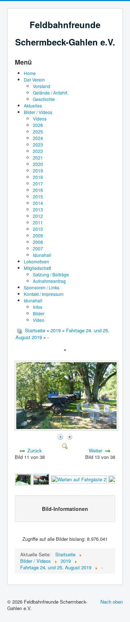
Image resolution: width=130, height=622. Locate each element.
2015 (38, 196)
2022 (38, 151)
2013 (38, 209)
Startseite (35, 330)
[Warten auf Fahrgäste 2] (79, 478)
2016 (38, 190)
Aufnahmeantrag (49, 281)
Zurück (34, 450)
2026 (38, 125)
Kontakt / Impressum (44, 294)
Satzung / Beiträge (51, 274)
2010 (38, 229)
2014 (38, 203)
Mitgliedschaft (37, 268)
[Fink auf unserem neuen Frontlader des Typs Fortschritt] (22, 478)
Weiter (95, 450)
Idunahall (42, 255)
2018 (38, 177)
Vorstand (41, 86)
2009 (38, 235)
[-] (67, 428)
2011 (38, 222)
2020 (38, 164)
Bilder (38, 313)
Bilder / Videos (38, 112)
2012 (38, 216)
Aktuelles (33, 105)
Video (38, 320)
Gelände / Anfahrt (50, 92)
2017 (38, 183)
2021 (38, 157)
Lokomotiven (36, 261)
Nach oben (111, 601)
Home (30, 73)
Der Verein (34, 79)
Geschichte (44, 99)
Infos (37, 307)
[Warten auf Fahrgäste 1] (41, 478)
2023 (38, 144)
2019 (38, 170)
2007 (38, 248)
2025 (38, 131)
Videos (40, 118)
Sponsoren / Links (41, 287)
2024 (38, 138)
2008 (38, 242)
